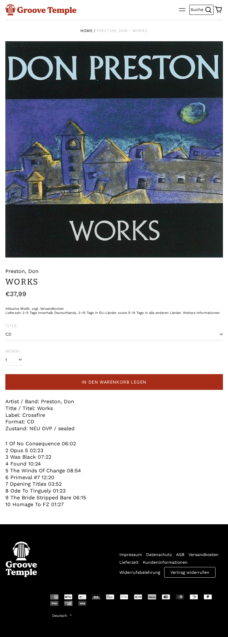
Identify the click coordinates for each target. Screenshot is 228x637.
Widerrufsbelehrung (139, 572)
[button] (218, 10)
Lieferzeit (129, 562)
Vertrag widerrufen (189, 572)
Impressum (130, 554)
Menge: (13, 351)
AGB (180, 554)
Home (86, 30)
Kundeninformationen (165, 562)
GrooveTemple (17, 601)
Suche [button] (202, 9)
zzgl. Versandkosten (48, 309)
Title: (11, 326)
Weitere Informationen (201, 313)
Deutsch (60, 616)
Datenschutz (159, 554)
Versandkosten (203, 554)
